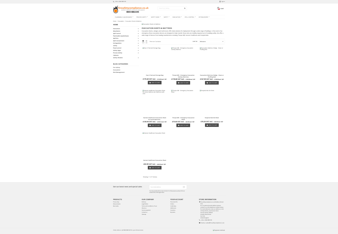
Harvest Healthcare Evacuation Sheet (154, 160)
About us (144, 208)
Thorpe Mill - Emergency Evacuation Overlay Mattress (183, 76)
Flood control (117, 48)
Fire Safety (116, 67)
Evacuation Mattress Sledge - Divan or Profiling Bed (212, 76)
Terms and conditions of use (149, 206)
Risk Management (119, 72)
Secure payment (146, 210)
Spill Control (189, 17)
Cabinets (116, 55)
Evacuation (176, 17)
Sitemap (144, 214)
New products (117, 204)
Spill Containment (118, 41)
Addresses (173, 208)
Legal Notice (145, 204)
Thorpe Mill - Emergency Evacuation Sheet (183, 118)
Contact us (144, 212)
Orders (172, 204)
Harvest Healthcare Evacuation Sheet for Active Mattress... (154, 118)
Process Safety (141, 17)
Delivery (144, 202)
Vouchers (172, 210)
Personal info (174, 202)
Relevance (212, 41)
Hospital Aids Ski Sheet (212, 118)
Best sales (116, 206)
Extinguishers (203, 17)
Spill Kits (115, 38)
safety (166, 17)
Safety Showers (118, 57)
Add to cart (154, 82)
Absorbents (116, 31)
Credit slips (173, 206)
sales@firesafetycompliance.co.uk (215, 223)
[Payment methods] (219, 230)
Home (115, 25)
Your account (176, 199)
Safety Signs (155, 17)
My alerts (172, 212)
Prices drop (116, 202)
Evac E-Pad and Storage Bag (154, 75)
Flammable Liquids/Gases (123, 17)
